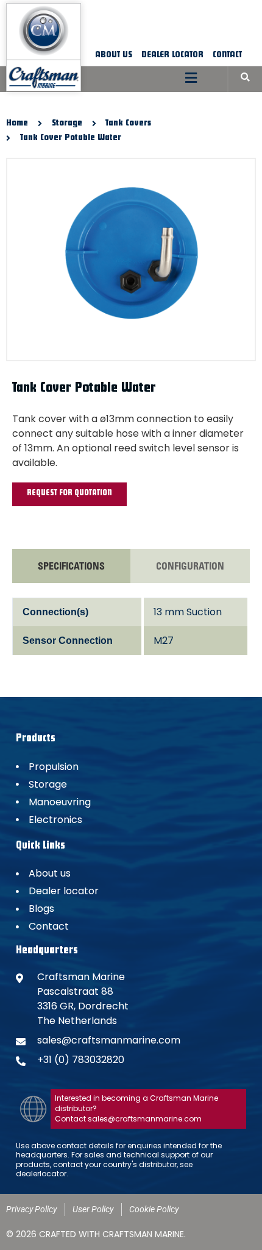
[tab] (71, 566)
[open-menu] (191, 79)
